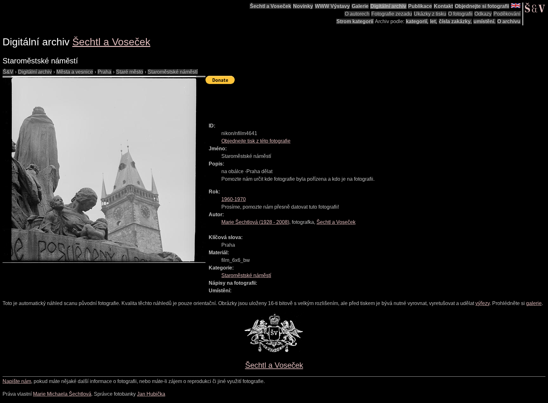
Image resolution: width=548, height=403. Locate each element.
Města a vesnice (74, 72)
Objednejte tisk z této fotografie (255, 141)
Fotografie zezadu (391, 13)
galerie (534, 303)
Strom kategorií (354, 21)
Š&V (8, 72)
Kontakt (443, 6)
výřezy (482, 303)
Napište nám (17, 381)
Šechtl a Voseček (270, 6)
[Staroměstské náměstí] (104, 169)
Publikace (420, 6)
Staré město (129, 72)
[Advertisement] (321, 100)
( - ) (255, 222)
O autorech (357, 13)
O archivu (508, 21)
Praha (104, 72)
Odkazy (483, 13)
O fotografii (460, 13)
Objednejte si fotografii (482, 6)
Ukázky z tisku (430, 13)
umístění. (484, 21)
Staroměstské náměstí (173, 72)
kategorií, (417, 21)
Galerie (360, 6)
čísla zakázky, (455, 21)
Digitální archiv (388, 6)
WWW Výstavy (332, 6)
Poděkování (506, 13)
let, (433, 21)
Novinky (303, 6)
